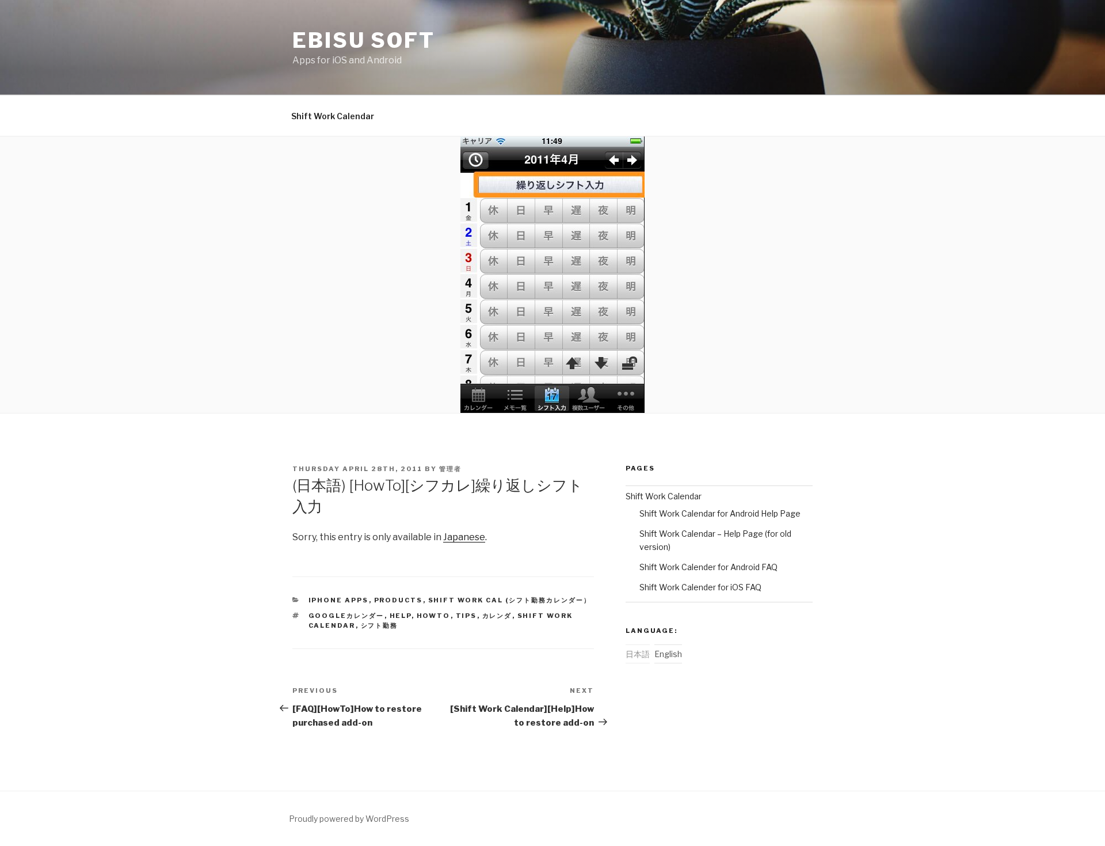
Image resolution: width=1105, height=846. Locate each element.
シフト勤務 (379, 625)
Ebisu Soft (363, 40)
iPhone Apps (338, 600)
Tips (466, 616)
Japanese (464, 537)
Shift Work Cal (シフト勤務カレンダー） (510, 600)
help (400, 616)
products (398, 600)
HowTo (434, 616)
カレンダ (497, 616)
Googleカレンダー (346, 616)
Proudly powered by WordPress (349, 819)
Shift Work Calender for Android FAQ (708, 567)
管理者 (450, 469)
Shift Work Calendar (332, 116)
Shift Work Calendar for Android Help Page (720, 513)
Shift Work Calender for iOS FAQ (700, 587)
